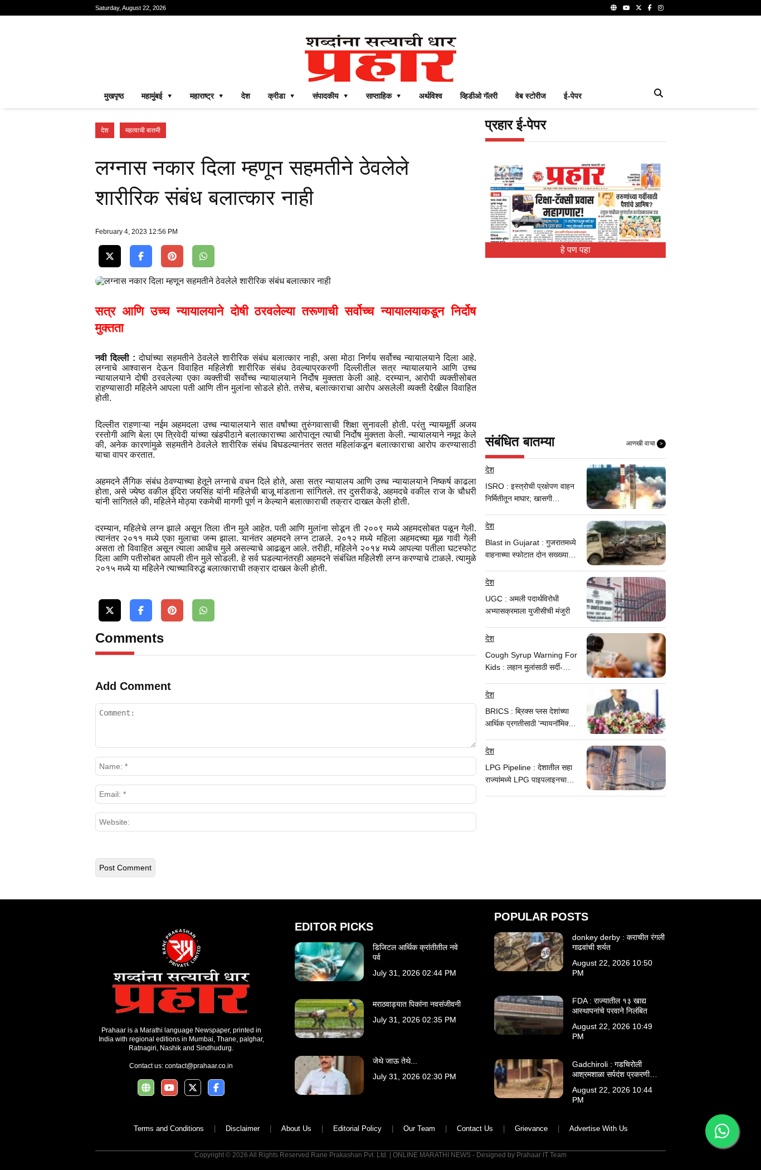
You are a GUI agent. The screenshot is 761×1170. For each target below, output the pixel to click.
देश (245, 95)
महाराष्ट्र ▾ (206, 95)
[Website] (614, 7)
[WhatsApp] (203, 256)
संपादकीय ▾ (330, 95)
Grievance (531, 1128)
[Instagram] (661, 7)
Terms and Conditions (169, 1128)
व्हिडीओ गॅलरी (478, 95)
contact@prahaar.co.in (199, 1066)
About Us (296, 1128)
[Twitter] (639, 7)
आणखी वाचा (644, 443)
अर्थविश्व (430, 95)
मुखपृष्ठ (114, 95)
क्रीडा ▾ (281, 95)
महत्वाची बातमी (142, 130)
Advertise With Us (598, 1128)
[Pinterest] (172, 256)
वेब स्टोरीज (530, 95)
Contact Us (475, 1128)
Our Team (419, 1128)
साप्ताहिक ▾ (383, 95)
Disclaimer (243, 1128)
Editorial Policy (357, 1128)
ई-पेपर (573, 95)
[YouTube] (626, 7)
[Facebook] (650, 7)
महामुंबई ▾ (157, 95)
